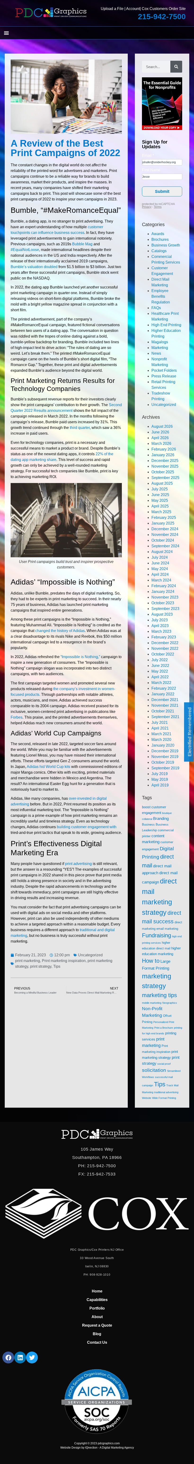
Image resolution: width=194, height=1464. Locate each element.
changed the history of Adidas (60, 631)
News (156, 353)
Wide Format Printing (164, 1098)
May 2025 (159, 500)
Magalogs (159, 342)
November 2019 (164, 757)
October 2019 (162, 762)
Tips (56, 966)
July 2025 (159, 489)
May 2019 (159, 779)
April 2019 (160, 785)
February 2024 (163, 586)
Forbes (16, 717)
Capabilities (97, 1300)
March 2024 (161, 580)
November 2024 (164, 535)
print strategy (40, 966)
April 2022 (160, 677)
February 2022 (163, 688)
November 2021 (164, 705)
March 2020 (161, 740)
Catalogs (159, 251)
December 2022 (164, 643)
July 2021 (159, 722)
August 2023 (162, 614)
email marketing (167, 928)
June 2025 (160, 495)
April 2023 (160, 626)
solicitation (154, 1070)
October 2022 (162, 654)
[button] (6, 33)
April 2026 (160, 438)
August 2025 (162, 483)
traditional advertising (166, 1092)
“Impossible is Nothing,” (80, 657)
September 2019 (165, 768)
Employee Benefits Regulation (160, 296)
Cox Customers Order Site (164, 9)
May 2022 (159, 671)
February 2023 (163, 637)
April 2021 (160, 728)
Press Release (163, 376)
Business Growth (165, 245)
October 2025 (162, 472)
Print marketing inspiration (64, 961)
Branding (161, 818)
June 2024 (160, 563)
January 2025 (162, 523)
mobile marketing (151, 1002)
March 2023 (161, 631)
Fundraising (156, 935)
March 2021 (161, 734)
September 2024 (165, 546)
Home (97, 1291)
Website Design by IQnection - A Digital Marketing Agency (97, 1447)
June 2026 (160, 432)
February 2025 (163, 518)
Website (146, 1098)
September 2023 (165, 609)
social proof (164, 1063)
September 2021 (165, 717)
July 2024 (159, 557)
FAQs (156, 308)
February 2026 (163, 449)
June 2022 (160, 666)
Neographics (169, 1002)
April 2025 (160, 506)
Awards (157, 234)
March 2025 (161, 512)
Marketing (159, 348)
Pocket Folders (164, 370)
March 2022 (161, 683)
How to (150, 961)
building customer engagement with (86, 827)
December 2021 (164, 700)
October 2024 (162, 540)
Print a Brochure (163, 1027)
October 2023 (162, 603)
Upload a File (112, 9)
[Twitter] (32, 1357)
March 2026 (161, 444)
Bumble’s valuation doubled (34, 267)
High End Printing (166, 325)
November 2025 (164, 466)
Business (148, 824)
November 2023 (164, 597)
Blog (97, 1334)
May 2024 (159, 569)
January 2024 (162, 592)
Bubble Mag (82, 244)
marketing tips (159, 995)
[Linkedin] (20, 1357)
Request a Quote (97, 1325)
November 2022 (164, 648)
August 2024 (162, 552)
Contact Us (97, 1342)
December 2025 (164, 461)
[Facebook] (8, 1357)
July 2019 (159, 774)
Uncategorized (90, 955)
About (97, 1317)
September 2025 (165, 478)
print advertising (78, 864)
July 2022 (159, 660)
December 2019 (164, 751)
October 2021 (162, 711)
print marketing (27, 961)
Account (133, 9)
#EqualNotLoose (25, 250)
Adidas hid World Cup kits (48, 767)
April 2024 (160, 574)
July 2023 (159, 620)
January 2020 (162, 745)
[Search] (176, 67)
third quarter (80, 428)
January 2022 (162, 694)
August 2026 (162, 426)
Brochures (160, 239)
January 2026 (162, 455)
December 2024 (164, 529)
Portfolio (97, 1308)
